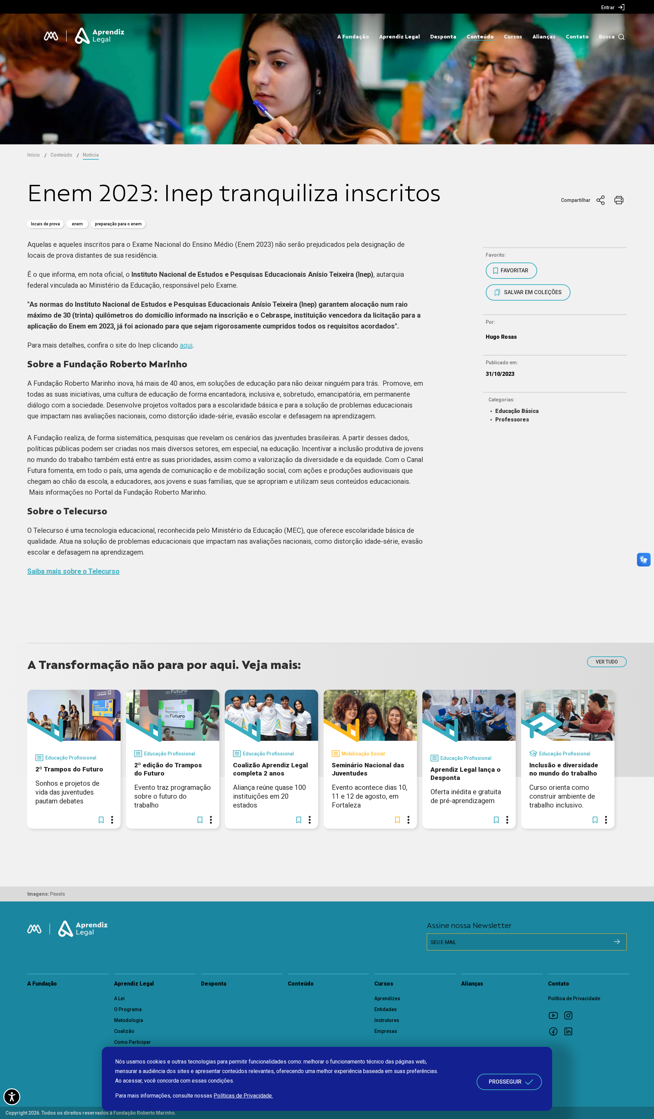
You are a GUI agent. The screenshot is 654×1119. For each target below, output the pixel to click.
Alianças (544, 36)
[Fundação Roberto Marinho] (51, 36)
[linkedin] (570, 1031)
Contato (577, 36)
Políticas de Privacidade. (243, 1095)
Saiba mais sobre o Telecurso (73, 571)
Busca (607, 36)
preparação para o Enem (118, 224)
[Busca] (620, 37)
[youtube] (555, 1015)
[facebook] (555, 1031)
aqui (186, 345)
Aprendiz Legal (399, 36)
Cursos (513, 36)
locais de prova (45, 224)
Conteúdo (480, 36)
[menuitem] (613, 7)
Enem (77, 224)
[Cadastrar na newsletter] (617, 941)
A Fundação (353, 36)
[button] (101, 820)
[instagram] (570, 1015)
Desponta (443, 36)
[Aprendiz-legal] (100, 36)
